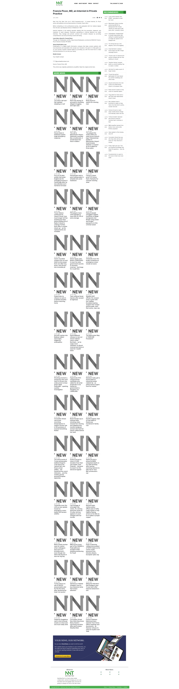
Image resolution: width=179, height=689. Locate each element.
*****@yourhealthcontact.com (61, 61)
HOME (76, 3)
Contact (125, 687)
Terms (105, 687)
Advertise (119, 687)
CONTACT (96, 3)
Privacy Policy (112, 687)
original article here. (90, 67)
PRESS (90, 3)
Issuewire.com (79, 21)
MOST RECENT (83, 3)
